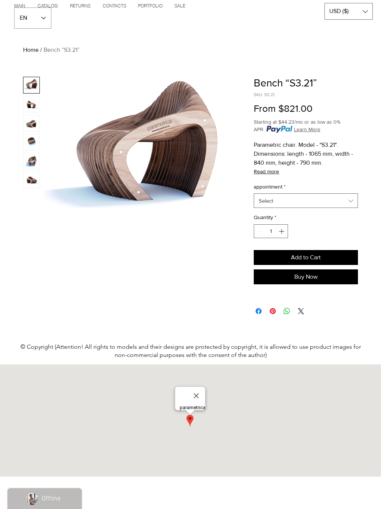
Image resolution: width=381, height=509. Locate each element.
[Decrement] (259, 231)
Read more (266, 171)
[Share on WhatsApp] (286, 311)
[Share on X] (301, 311)
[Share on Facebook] (258, 311)
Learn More (307, 129)
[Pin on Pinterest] (272, 311)
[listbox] (348, 11)
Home (31, 50)
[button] (348, 11)
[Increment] (282, 231)
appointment (270, 187)
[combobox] (306, 200)
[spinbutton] (271, 231)
